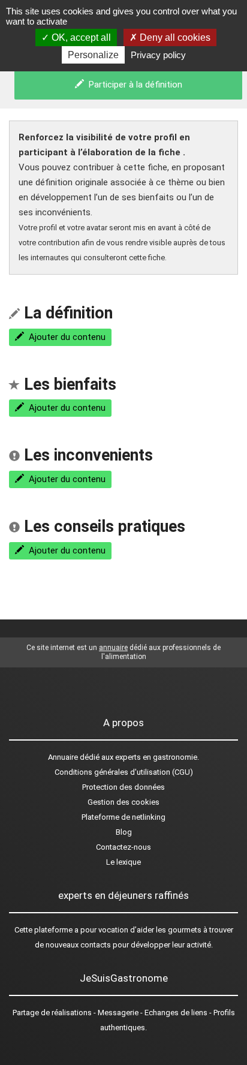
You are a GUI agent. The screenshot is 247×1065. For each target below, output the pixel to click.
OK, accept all (80, 37)
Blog (124, 832)
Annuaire (63, 757)
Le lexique (123, 862)
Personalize (93, 55)
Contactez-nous (123, 847)
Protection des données (123, 787)
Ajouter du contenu (65, 337)
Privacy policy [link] (158, 55)
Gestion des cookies (123, 802)
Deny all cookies (173, 37)
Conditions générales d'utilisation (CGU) (124, 772)
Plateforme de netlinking (123, 817)
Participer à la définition (133, 84)
